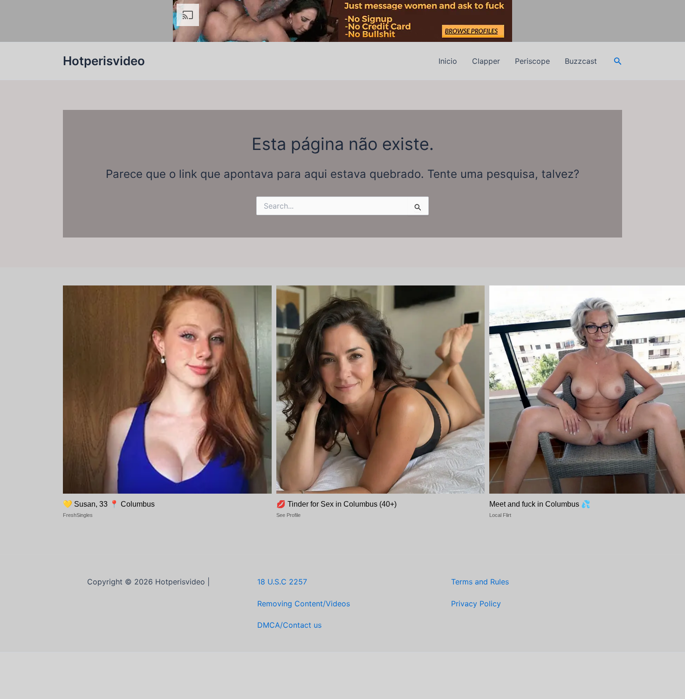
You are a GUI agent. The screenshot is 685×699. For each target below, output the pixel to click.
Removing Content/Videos (303, 603)
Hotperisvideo (104, 61)
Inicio (447, 61)
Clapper (486, 61)
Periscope (532, 61)
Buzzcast (581, 61)
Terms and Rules (480, 581)
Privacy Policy (476, 603)
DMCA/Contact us (289, 625)
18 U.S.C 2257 (282, 581)
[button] (618, 61)
